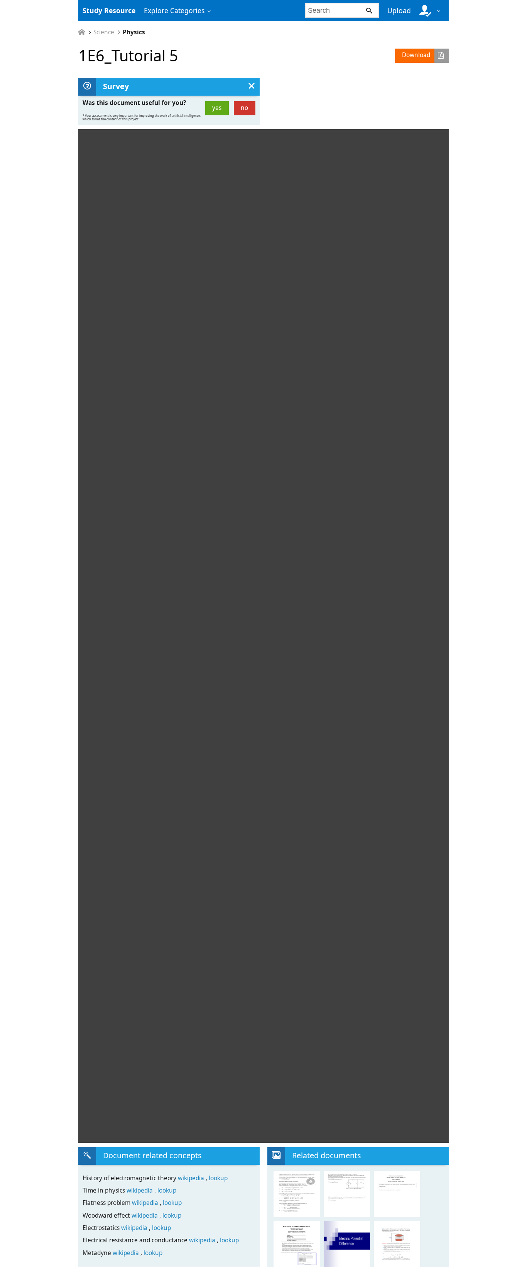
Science (103, 32)
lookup (218, 1178)
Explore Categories (174, 10)
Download (416, 55)
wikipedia (192, 1178)
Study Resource (109, 10)
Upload (399, 10)
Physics (134, 32)
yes (216, 108)
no (244, 108)
